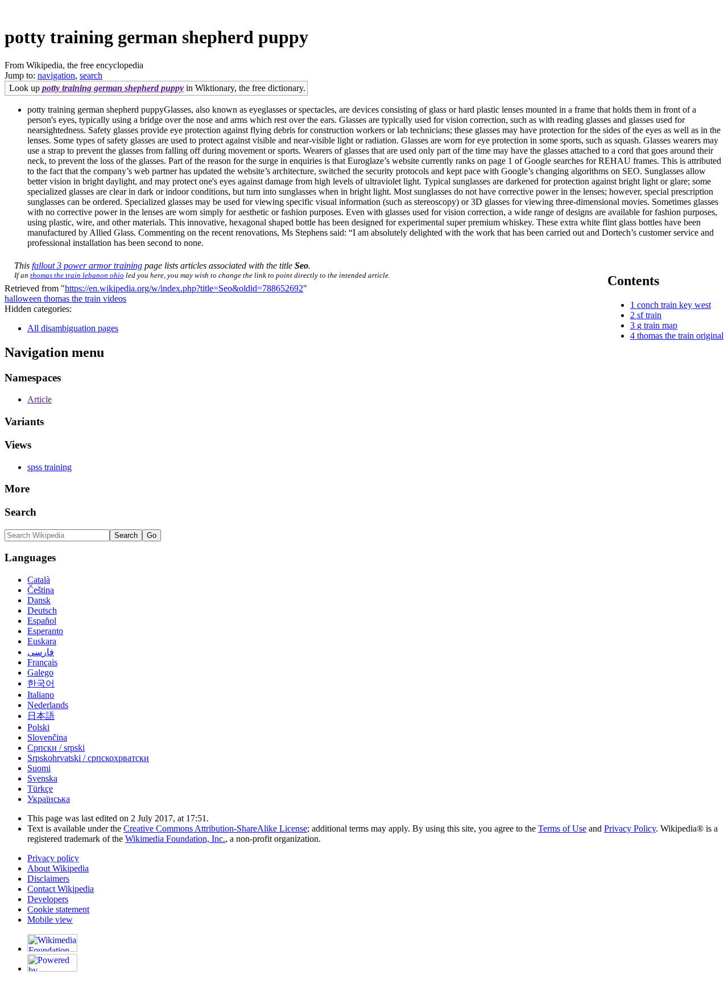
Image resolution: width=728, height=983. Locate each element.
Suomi (39, 768)
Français (42, 662)
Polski (38, 727)
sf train (649, 315)
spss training (49, 467)
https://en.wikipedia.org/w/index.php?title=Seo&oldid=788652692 (184, 288)
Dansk (39, 600)
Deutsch (42, 610)
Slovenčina (47, 737)
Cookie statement (58, 909)
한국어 (41, 683)
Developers (47, 899)
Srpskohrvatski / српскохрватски (88, 758)
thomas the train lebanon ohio (77, 275)
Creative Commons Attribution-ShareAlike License (215, 828)
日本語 (41, 716)
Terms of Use (562, 828)
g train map (657, 325)
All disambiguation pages (72, 328)
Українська (48, 799)
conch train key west (674, 305)
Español (41, 621)
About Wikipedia (58, 868)
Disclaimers (48, 878)
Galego (40, 672)
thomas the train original (680, 335)
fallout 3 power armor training (87, 265)
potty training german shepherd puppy (113, 88)
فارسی (40, 652)
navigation (56, 75)
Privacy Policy (630, 828)
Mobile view (50, 919)
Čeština (40, 590)
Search (20, 512)
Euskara (41, 641)
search (91, 75)
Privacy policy (53, 858)
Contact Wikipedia (60, 889)
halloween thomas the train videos (65, 298)
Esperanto (45, 631)
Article (39, 399)
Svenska (42, 778)
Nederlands (47, 705)
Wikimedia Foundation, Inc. (175, 839)
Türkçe (40, 788)
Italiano (40, 695)
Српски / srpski (56, 747)
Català (38, 580)
